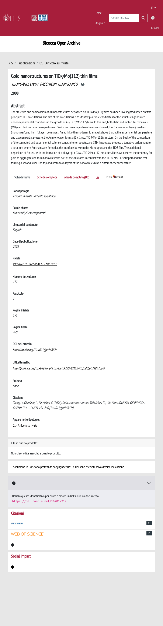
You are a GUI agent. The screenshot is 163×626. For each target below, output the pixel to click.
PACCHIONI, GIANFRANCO (59, 84)
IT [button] (152, 8)
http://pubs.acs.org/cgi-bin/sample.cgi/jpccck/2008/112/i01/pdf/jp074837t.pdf (59, 368)
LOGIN (155, 28)
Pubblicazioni (26, 63)
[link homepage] (13, 18)
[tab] (98, 178)
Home (98, 13)
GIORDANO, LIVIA (24, 84)
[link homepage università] (39, 18)
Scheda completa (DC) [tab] (76, 177)
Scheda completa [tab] (47, 177)
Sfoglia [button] (99, 23)
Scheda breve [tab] (22, 177)
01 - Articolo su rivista (54, 63)
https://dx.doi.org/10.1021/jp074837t (34, 350)
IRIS (10, 63)
